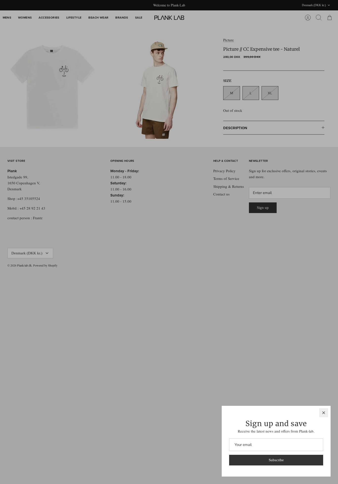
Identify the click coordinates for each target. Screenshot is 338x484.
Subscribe (276, 460)
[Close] (323, 412)
